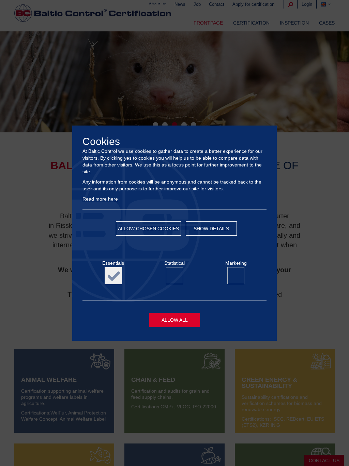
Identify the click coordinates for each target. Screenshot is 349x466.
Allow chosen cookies (148, 228)
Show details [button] (211, 228)
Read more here (100, 199)
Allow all (175, 320)
